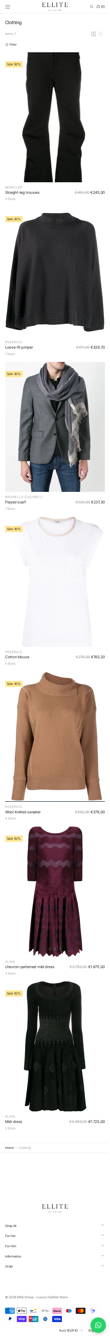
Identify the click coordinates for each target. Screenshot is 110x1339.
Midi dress (13, 1121)
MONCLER (13, 217)
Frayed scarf (15, 522)
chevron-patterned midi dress (29, 971)
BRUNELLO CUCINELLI (24, 517)
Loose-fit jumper (19, 372)
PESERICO (13, 367)
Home (9, 1148)
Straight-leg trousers (22, 222)
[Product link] (53, 159)
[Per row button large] (90, 69)
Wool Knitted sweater (22, 822)
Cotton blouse (17, 672)
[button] (7, 6)
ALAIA (10, 967)
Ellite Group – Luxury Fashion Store (42, 1297)
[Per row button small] (97, 69)
